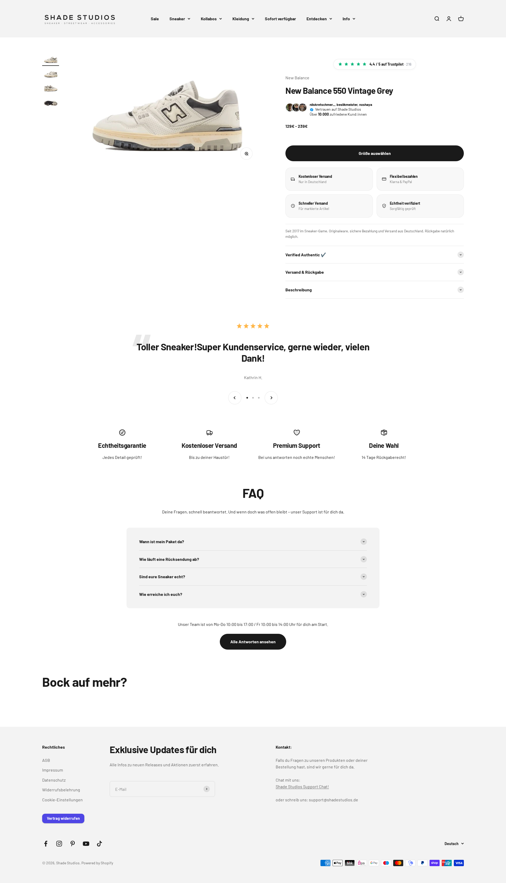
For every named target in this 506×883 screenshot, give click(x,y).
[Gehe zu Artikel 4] (50, 103)
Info (346, 18)
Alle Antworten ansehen (253, 641)
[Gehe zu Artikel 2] (50, 74)
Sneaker (177, 18)
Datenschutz (54, 779)
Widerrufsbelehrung (61, 789)
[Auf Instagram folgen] (59, 843)
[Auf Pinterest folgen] (72, 843)
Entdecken (316, 18)
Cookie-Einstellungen (62, 799)
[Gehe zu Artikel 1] (50, 60)
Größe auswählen (375, 153)
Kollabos (209, 18)
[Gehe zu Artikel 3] (50, 88)
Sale (155, 18)
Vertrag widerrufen (63, 818)
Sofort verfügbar (280, 18)
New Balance (297, 77)
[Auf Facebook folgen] (45, 843)
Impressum (52, 769)
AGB (46, 760)
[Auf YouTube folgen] (86, 843)
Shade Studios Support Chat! (302, 786)
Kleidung (240, 18)
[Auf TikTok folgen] (99, 843)
